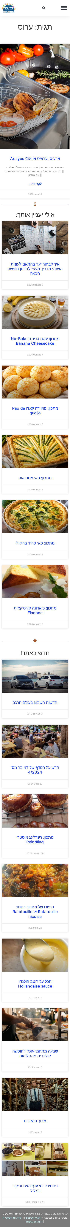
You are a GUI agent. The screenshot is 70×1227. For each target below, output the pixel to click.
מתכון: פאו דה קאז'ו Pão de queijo (35, 410)
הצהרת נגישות (34, 1221)
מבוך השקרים (35, 1121)
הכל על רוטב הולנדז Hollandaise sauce (35, 983)
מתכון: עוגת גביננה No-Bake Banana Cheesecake (35, 341)
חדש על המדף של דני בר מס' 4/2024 (35, 769)
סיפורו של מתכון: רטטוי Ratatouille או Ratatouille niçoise (35, 912)
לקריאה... (35, 184)
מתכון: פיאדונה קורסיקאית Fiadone (35, 610)
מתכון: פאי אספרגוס (35, 478)
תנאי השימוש (33, 1217)
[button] (64, 8)
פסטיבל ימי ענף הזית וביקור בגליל (35, 1188)
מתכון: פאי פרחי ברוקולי (35, 543)
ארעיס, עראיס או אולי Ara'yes (35, 158)
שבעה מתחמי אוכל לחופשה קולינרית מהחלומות (35, 1053)
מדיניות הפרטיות (12, 1217)
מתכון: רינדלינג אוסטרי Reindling (35, 839)
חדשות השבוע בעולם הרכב (35, 702)
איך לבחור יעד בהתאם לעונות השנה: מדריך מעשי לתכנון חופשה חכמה (35, 269)
